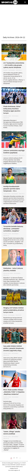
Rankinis (5, 155)
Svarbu (9, 116)
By (12, 70)
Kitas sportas (6, 273)
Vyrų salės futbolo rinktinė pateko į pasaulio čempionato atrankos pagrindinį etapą (13, 348)
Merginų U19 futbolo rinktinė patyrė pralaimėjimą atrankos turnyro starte (13, 310)
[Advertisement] (14, 19)
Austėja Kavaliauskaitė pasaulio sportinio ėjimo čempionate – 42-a (11, 188)
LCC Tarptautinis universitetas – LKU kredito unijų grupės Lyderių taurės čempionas (13, 65)
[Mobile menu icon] (25, 2)
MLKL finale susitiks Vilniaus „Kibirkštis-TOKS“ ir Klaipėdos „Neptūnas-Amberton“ (13, 392)
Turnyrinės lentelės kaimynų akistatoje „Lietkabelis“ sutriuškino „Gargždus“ (13, 228)
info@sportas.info (14, 468)
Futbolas (5, 315)
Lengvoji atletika (7, 193)
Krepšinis (5, 70)
